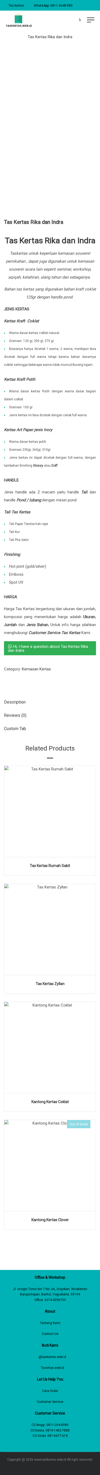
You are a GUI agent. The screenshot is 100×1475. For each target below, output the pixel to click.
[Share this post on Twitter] (13, 681)
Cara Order (50, 1391)
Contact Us (50, 1334)
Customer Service (50, 1402)
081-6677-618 (57, 1436)
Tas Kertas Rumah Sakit (50, 866)
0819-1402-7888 (58, 1430)
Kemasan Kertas (36, 669)
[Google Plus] (62, 1467)
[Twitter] (54, 1467)
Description (15, 702)
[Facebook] (38, 1467)
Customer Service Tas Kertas (54, 632)
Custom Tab (15, 728)
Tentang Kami (50, 1323)
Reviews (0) (15, 715)
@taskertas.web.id (52, 1357)
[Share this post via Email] (37, 681)
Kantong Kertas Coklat (50, 1102)
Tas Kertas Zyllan (50, 984)
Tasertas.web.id (52, 1368)
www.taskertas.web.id (50, 1459)
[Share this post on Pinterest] (29, 681)
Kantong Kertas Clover (50, 1220)
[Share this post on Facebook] (5, 681)
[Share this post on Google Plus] (21, 681)
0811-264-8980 (57, 1425)
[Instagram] (46, 1467)
